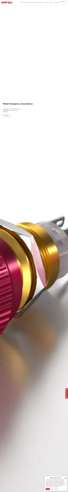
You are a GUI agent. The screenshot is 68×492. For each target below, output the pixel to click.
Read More (6, 115)
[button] (1, 248)
